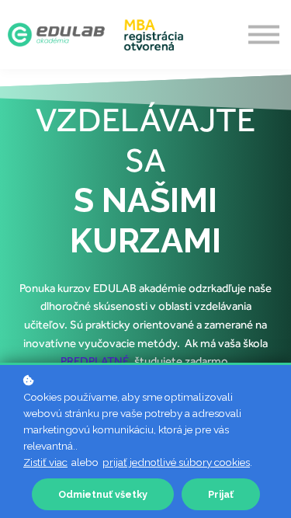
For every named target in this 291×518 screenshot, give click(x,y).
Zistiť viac (45, 462)
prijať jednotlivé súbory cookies (176, 462)
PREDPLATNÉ (95, 360)
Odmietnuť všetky (102, 494)
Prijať (221, 494)
